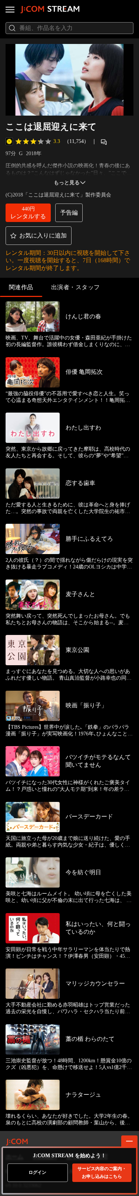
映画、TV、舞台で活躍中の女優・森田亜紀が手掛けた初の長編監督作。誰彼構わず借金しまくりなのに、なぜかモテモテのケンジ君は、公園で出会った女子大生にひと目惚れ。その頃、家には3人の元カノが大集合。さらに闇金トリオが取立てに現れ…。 (69, 341)
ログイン (37, 1172)
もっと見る (67, 182)
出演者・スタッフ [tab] (75, 287)
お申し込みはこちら (101, 1172)
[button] (28, 213)
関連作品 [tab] (21, 287)
